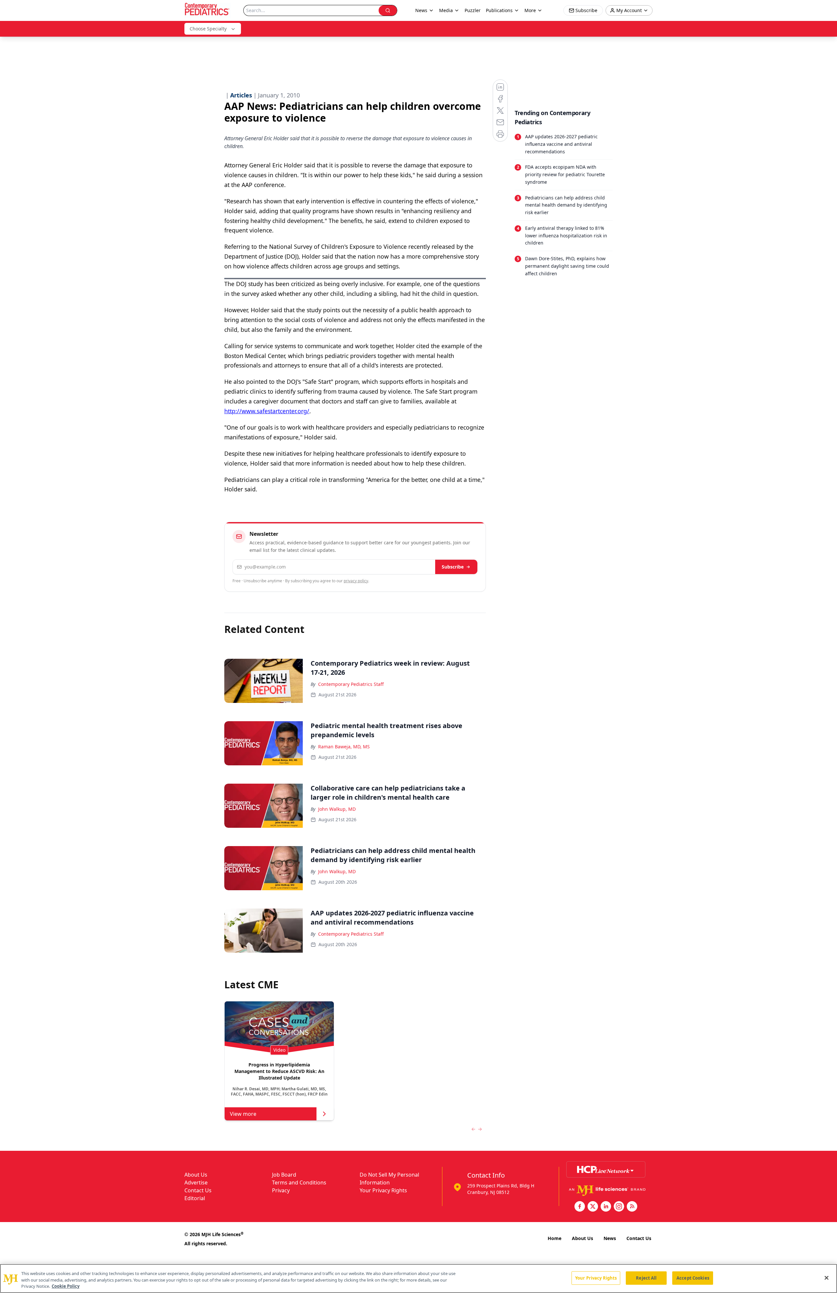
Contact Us (198, 1190)
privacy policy (356, 581)
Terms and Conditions (299, 1182)
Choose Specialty (208, 29)
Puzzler (473, 10)
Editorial (194, 1198)
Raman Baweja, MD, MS (344, 746)
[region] (418, 1278)
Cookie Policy (65, 1286)
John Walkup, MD (337, 809)
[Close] (826, 1277)
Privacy (281, 1190)
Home (554, 1238)
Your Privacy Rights (383, 1190)
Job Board (284, 1174)
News (610, 1238)
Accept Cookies (692, 1278)
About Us (195, 1174)
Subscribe (453, 567)
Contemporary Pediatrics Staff (351, 684)
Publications (499, 10)
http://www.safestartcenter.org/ (266, 411)
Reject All (646, 1278)
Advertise (196, 1182)
